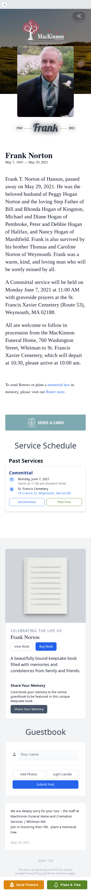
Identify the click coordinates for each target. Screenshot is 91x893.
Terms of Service (57, 873)
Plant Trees (64, 502)
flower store (55, 391)
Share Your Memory (29, 709)
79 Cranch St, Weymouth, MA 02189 (44, 493)
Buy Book (46, 646)
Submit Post (45, 784)
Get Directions (27, 502)
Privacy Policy (33, 873)
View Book (21, 646)
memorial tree (58, 384)
